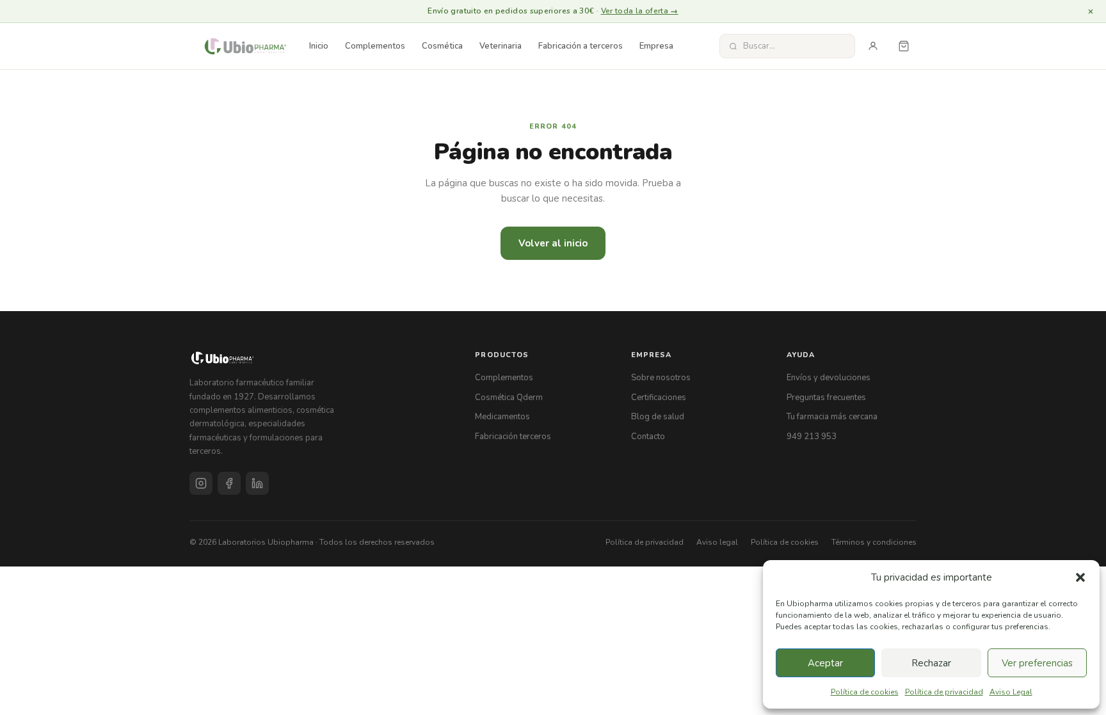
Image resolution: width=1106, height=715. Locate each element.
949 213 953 (812, 436)
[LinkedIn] (257, 483)
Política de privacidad (944, 692)
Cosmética (442, 46)
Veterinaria (500, 46)
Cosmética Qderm (509, 397)
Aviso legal (717, 542)
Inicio (318, 46)
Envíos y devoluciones (828, 377)
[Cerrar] (1090, 11)
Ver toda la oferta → (639, 11)
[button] (1080, 577)
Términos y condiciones (874, 542)
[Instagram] (200, 483)
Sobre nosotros (661, 377)
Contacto (648, 436)
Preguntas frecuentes (826, 397)
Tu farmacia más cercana (832, 416)
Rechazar (931, 663)
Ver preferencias (1037, 663)
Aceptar (825, 663)
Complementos (375, 46)
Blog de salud (657, 416)
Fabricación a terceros (580, 46)
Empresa (656, 46)
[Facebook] (229, 483)
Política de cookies (865, 692)
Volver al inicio (553, 243)
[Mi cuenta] (873, 46)
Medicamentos (502, 416)
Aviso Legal (1011, 692)
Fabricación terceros (513, 436)
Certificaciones (658, 397)
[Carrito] (904, 46)
